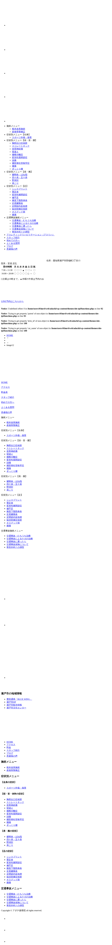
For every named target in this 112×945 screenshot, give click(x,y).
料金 (9, 747)
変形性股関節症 (19, 157)
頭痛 (14, 160)
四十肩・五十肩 (19, 177)
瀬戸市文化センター (16, 708)
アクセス (5, 387)
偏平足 (15, 197)
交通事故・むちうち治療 (24, 220)
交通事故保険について (23, 229)
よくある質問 (13, 243)
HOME (10, 335)
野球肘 (15, 180)
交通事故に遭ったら (22, 226)
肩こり (15, 183)
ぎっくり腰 (17, 169)
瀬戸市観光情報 (14, 705)
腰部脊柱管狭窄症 (21, 163)
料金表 (4, 392)
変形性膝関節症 (19, 194)
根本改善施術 (18, 129)
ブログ (10, 246)
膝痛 (14, 214)
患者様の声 (12, 249)
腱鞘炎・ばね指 (19, 174)
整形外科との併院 (21, 232)
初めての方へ (13, 240)
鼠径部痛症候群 (19, 209)
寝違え (15, 152)
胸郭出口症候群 (19, 143)
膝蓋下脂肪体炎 (19, 200)
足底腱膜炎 (17, 203)
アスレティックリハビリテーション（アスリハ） (31, 235)
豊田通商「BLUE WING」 (19, 699)
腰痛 (14, 166)
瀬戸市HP (11, 702)
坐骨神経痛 (17, 149)
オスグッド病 (18, 212)
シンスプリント (19, 189)
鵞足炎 (15, 192)
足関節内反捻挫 (19, 206)
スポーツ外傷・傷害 (22, 137)
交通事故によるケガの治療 (25, 223)
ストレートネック (21, 146)
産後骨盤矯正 (18, 132)
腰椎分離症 (17, 154)
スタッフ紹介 (13, 237)
